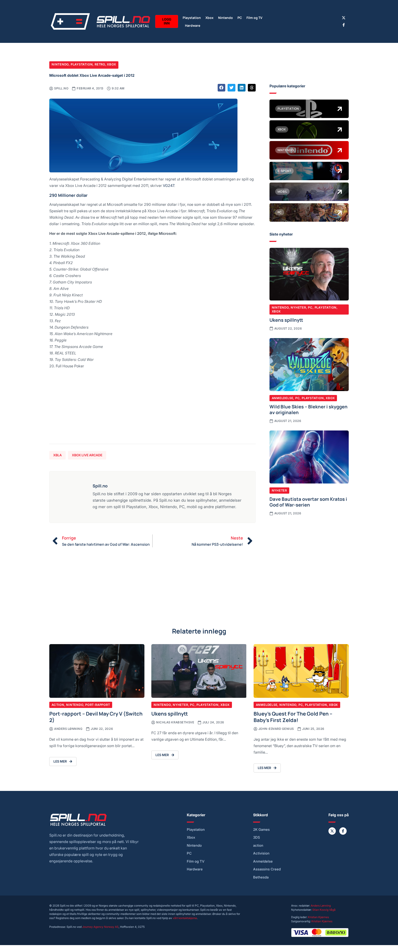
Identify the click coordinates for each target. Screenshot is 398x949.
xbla (57, 455)
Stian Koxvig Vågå (324, 910)
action (258, 845)
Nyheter (298, 307)
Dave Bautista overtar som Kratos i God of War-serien (308, 501)
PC (239, 17)
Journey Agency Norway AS (100, 927)
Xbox (209, 17)
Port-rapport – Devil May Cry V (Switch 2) (96, 717)
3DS (256, 837)
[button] (221, 88)
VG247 (168, 185)
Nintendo (225, 17)
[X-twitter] (343, 18)
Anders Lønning (321, 906)
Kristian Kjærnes (318, 917)
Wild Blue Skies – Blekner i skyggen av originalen (308, 409)
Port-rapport (97, 705)
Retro (100, 64)
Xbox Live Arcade (87, 455)
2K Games (261, 829)
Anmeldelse (282, 398)
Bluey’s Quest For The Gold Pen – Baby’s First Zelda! (293, 717)
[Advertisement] (152, 408)
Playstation (192, 17)
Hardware (192, 25)
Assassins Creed (267, 869)
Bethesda (261, 877)
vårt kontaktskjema (185, 918)
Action (58, 705)
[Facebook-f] (343, 25)
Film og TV (254, 17)
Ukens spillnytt (286, 319)
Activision (261, 853)
